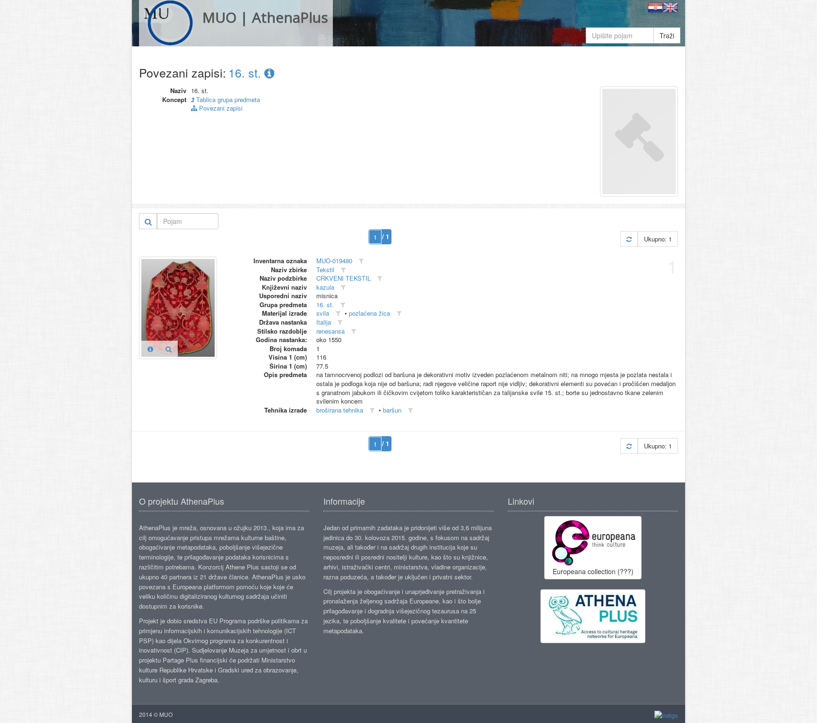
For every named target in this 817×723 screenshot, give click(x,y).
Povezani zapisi (220, 107)
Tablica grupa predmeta (227, 99)
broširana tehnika (339, 409)
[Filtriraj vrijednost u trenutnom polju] (361, 261)
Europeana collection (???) (593, 571)
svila (322, 313)
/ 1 (385, 236)
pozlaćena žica (369, 313)
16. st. (246, 72)
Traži (667, 35)
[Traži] (148, 221)
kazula (325, 287)
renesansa (330, 331)
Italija (323, 322)
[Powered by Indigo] (666, 715)
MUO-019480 (334, 260)
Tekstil (325, 269)
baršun (392, 409)
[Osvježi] (629, 239)
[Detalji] (150, 349)
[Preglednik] (168, 349)
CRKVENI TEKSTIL (343, 278)
